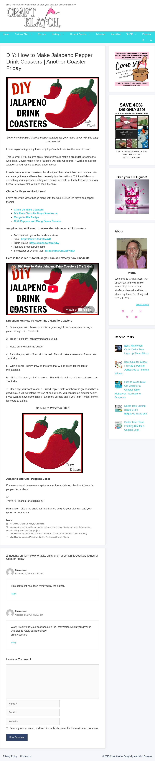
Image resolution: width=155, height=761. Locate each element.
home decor (57, 527)
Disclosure (25, 756)
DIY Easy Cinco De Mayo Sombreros (36, 213)
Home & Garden (78, 34)
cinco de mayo (17, 527)
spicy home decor (82, 527)
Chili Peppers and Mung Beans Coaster (37, 221)
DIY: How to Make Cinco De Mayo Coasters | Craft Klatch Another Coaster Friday (48, 533)
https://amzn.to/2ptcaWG (36, 239)
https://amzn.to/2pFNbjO (60, 250)
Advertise (100, 34)
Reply (13, 593)
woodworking (12, 530)
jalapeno (68, 527)
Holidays (56, 34)
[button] (151, 40)
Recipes (42, 34)
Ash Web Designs (143, 756)
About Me (115, 34)
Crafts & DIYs (21, 34)
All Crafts (14, 523)
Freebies (146, 34)
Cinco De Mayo (27, 523)
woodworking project (30, 530)
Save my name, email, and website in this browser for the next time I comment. (54, 728)
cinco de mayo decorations (38, 527)
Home (6, 34)
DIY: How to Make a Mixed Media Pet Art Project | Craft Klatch (39, 537)
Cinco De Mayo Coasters (28, 209)
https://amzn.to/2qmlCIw (44, 243)
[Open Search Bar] (143, 40)
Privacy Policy (10, 756)
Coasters (39, 523)
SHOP (129, 34)
